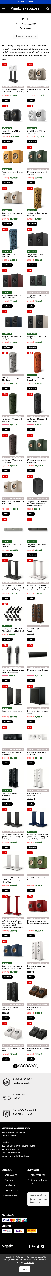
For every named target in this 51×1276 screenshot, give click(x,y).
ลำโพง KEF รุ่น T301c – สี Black (37, 670)
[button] (3, 8)
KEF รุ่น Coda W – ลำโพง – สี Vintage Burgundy (11, 297)
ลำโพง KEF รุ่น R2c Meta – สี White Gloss (36, 754)
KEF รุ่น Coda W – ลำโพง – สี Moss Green (36, 297)
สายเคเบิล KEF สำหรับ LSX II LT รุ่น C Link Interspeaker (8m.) (13, 671)
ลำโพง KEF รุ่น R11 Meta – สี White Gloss (36, 795)
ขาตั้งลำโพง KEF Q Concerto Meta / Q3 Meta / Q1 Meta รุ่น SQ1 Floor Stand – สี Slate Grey (13, 588)
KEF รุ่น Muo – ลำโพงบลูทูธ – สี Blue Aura (12, 256)
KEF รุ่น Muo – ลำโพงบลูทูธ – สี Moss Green (12, 420)
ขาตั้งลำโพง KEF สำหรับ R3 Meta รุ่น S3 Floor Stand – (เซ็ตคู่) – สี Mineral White (12, 880)
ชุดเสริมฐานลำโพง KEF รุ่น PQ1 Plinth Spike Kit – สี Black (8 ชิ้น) (13, 630)
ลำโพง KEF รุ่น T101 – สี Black (12, 711)
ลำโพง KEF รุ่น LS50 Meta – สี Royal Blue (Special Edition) (12, 967)
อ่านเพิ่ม (6, 100)
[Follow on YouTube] (42, 1246)
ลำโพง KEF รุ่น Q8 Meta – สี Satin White (13, 1050)
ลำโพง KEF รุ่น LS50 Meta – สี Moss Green (37, 173)
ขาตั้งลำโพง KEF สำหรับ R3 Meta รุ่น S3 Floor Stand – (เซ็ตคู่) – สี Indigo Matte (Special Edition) (37, 837)
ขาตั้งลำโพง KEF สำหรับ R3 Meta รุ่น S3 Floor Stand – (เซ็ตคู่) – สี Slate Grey (12, 837)
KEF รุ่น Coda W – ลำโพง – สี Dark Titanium (36, 256)
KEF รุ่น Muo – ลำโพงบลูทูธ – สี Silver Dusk (12, 379)
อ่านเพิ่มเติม (29, 1263)
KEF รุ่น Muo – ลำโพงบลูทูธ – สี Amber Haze (37, 214)
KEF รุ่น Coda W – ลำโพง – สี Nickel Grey (36, 338)
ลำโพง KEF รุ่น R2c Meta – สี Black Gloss (11, 754)
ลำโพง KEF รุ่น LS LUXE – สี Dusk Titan (38, 91)
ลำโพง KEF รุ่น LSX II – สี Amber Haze (12, 173)
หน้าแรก (17, 24)
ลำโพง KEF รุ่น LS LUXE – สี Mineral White (36, 132)
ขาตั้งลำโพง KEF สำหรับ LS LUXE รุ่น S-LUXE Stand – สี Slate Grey (13, 91)
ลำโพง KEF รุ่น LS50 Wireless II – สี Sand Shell (13, 503)
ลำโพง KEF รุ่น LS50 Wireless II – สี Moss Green (38, 461)
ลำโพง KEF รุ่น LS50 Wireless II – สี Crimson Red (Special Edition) (38, 922)
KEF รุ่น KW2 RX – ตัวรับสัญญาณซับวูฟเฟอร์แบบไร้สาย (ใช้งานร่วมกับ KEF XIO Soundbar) (38, 504)
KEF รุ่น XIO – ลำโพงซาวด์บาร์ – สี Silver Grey (13, 546)
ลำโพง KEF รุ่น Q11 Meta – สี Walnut (36, 630)
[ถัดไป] (35, 1066)
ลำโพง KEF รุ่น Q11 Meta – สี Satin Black (11, 1009)
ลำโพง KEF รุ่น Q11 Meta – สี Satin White (36, 967)
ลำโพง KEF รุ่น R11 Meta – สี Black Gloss (11, 795)
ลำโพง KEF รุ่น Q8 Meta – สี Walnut (36, 1009)
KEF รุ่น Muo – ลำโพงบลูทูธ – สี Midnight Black (37, 420)
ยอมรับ (24, 1269)
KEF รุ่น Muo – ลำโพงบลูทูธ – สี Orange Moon (37, 379)
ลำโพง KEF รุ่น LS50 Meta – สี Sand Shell (12, 214)
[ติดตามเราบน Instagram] (33, 1246)
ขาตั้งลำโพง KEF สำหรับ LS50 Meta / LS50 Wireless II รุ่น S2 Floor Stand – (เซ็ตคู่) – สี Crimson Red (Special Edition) (12, 924)
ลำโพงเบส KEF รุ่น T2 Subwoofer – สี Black (37, 712)
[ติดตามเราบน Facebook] (29, 1246)
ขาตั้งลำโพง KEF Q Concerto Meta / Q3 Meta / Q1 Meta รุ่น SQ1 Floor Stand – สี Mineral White (38, 588)
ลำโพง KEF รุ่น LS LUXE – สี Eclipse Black (11, 132)
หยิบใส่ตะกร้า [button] (7, 141)
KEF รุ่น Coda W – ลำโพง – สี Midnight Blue (11, 338)
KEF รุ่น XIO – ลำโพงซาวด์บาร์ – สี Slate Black (38, 546)
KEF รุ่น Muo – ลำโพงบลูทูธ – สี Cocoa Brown (12, 461)
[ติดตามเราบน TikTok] (38, 1246)
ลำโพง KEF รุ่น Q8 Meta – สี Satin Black (38, 1050)
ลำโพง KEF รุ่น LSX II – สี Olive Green (37, 879)
